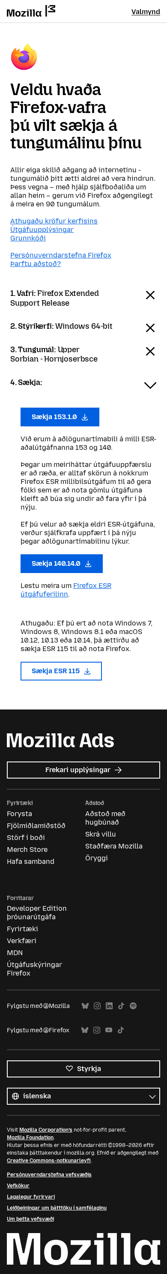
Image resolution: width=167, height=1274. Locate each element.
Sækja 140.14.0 (57, 563)
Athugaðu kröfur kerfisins (54, 221)
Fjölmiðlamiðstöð (36, 826)
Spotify (133, 1006)
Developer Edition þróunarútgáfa (37, 912)
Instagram (97, 1006)
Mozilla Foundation (30, 1138)
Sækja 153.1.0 (55, 417)
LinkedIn (109, 1006)
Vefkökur (18, 1186)
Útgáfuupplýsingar (42, 230)
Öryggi (96, 858)
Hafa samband (30, 861)
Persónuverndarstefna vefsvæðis (49, 1175)
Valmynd (145, 12)
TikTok (121, 1006)
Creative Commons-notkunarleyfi (49, 1161)
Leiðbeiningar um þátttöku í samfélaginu (57, 1208)
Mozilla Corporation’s (45, 1130)
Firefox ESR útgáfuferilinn (66, 590)
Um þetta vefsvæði (30, 1219)
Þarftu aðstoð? (35, 264)
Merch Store (27, 849)
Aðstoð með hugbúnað (105, 818)
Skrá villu (100, 834)
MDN (15, 953)
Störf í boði (26, 838)
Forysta (19, 814)
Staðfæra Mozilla (114, 846)
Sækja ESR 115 (56, 671)
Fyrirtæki (22, 929)
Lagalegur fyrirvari (31, 1197)
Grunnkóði (28, 238)
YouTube (109, 1030)
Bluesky (85, 1006)
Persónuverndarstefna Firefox (60, 255)
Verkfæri (21, 941)
